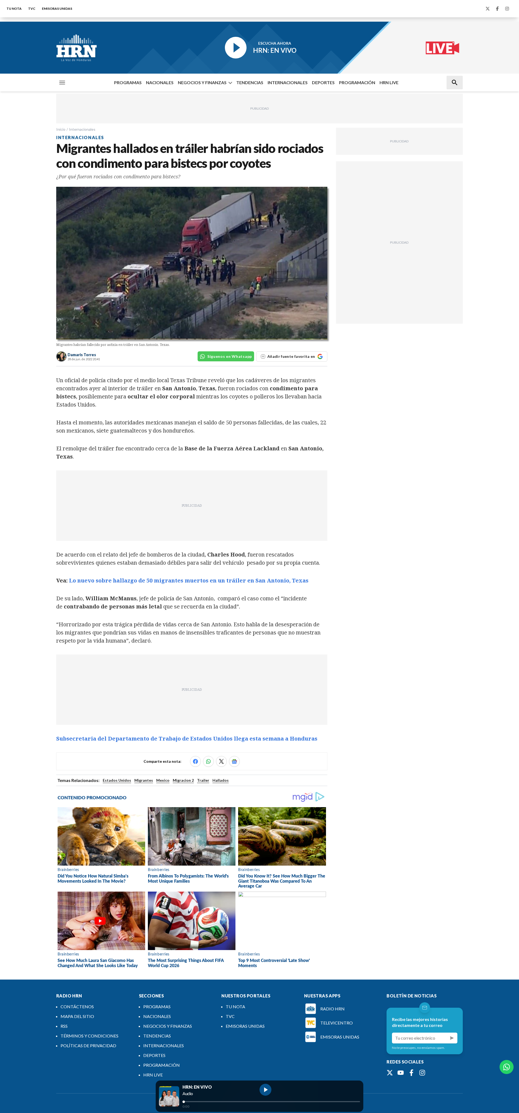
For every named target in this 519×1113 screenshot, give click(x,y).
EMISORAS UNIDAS (57, 8)
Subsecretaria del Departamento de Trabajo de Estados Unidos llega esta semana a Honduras (186, 738)
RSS (64, 1026)
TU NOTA (14, 8)
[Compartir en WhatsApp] (208, 761)
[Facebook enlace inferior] (411, 1072)
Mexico (162, 780)
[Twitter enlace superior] (487, 8)
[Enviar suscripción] (452, 1038)
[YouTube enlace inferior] (400, 1072)
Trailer (203, 780)
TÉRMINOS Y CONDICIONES (89, 1035)
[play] (265, 1090)
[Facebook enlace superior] (497, 8)
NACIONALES (160, 82)
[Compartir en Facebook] (195, 761)
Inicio (60, 129)
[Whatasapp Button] (507, 1067)
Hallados (220, 780)
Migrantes (143, 780)
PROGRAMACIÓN (357, 82)
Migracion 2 (183, 780)
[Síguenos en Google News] (234, 761)
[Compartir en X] (221, 761)
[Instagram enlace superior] (507, 8)
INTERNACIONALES (288, 82)
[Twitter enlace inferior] (390, 1072)
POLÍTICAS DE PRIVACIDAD (88, 1045)
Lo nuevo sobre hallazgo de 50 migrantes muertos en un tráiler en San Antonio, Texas (188, 580)
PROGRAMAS (128, 82)
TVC (31, 8)
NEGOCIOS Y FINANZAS (202, 82)
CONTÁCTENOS (77, 1006)
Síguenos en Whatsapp (229, 356)
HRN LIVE (389, 82)
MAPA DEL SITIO (77, 1016)
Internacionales (82, 129)
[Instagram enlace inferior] (422, 1072)
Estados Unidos (117, 780)
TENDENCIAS (249, 82)
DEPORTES (323, 82)
